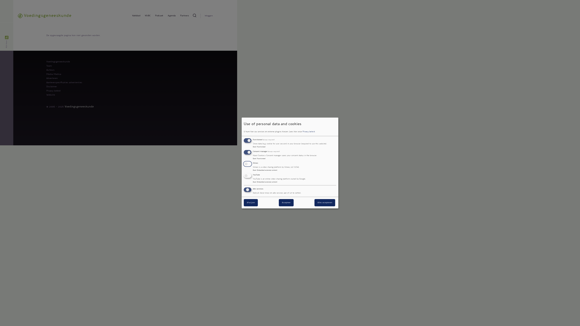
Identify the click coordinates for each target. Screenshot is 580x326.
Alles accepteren (324, 203)
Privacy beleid (309, 132)
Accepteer (286, 203)
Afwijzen (251, 203)
